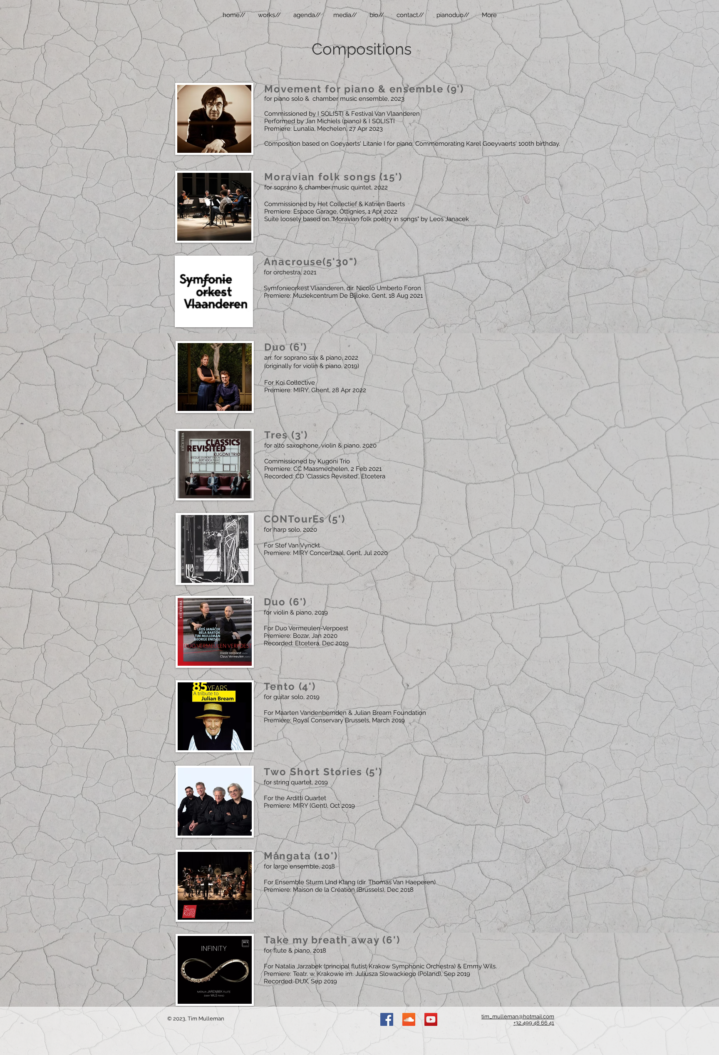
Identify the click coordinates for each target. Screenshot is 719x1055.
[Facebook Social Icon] (386, 1019)
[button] (269, 15)
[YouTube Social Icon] (430, 1019)
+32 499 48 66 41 (533, 1023)
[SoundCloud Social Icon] (408, 1019)
